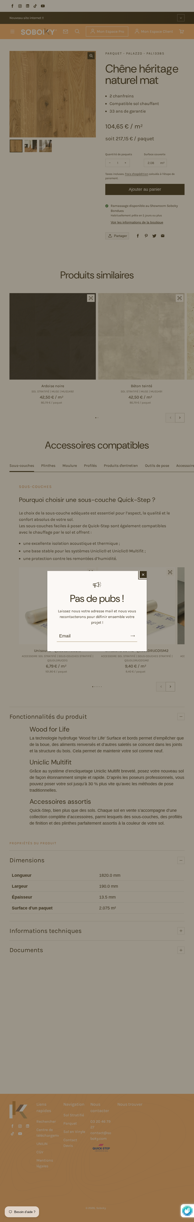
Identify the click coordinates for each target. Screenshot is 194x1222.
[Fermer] (143, 574)
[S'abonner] (133, 636)
